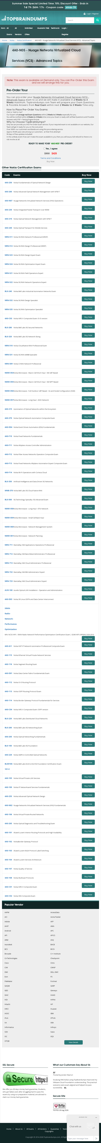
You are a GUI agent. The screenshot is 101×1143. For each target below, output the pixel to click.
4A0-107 (8, 868)
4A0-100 (8, 787)
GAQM (7, 986)
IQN (6, 1032)
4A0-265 (8, 823)
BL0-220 (8, 718)
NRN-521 (9, 273)
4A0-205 (8, 736)
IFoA (6, 1018)
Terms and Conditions (50, 158)
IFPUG (52, 1018)
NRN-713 (9, 563)
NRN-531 (9, 354)
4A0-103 (8, 850)
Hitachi (7, 1004)
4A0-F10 (8, 436)
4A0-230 (8, 209)
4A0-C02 (8, 896)
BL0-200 (8, 727)
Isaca (52, 1032)
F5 (51, 977)
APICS (52, 936)
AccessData (54, 913)
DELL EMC (54, 972)
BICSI (52, 949)
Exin (6, 977)
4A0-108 (8, 878)
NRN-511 (9, 237)
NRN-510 (9, 345)
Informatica (9, 1027)
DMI (6, 972)
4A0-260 (8, 191)
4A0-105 (8, 778)
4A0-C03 (8, 318)
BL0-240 (8, 291)
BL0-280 (8, 327)
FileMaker (8, 981)
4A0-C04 (8, 709)
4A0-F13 (8, 463)
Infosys (53, 1027)
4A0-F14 (8, 472)
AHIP (7, 926)
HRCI (7, 1009)
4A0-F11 (8, 445)
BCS (6, 949)
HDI (6, 1000)
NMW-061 (9, 536)
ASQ (52, 940)
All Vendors (18, 31)
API (6, 936)
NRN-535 (9, 309)
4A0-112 (8, 682)
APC (52, 931)
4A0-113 (8, 691)
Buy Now (88, 181)
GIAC (6, 995)
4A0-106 (8, 814)
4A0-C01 (8, 887)
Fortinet (53, 981)
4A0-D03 (8, 599)
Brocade (8, 954)
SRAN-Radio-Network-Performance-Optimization (11, 619)
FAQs (47, 28)
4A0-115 (8, 655)
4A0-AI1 (8, 646)
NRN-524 (9, 264)
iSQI (52, 1037)
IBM (52, 1014)
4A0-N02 (8, 805)
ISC (6, 1037)
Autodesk (8, 945)
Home (3, 28)
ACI (6, 917)
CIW (6, 968)
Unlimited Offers (28, 31)
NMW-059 (9, 517)
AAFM (7, 913)
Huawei (53, 1009)
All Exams (9, 31)
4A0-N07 (8, 200)
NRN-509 (9, 363)
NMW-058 (9, 508)
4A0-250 (8, 182)
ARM (6, 940)
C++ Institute (55, 954)
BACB (52, 945)
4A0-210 (8, 219)
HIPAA (52, 1000)
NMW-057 (9, 400)
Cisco (7, 963)
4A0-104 (8, 859)
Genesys (53, 991)
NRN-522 (9, 282)
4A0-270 (8, 418)
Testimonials (55, 28)
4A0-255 (8, 796)
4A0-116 (8, 664)
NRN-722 (9, 572)
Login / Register (93, 13)
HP (51, 1004)
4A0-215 (8, 409)
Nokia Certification (24, 40)
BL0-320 (8, 336)
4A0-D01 (8, 673)
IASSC (7, 1014)
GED (6, 991)
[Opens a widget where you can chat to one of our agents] (83, 1128)
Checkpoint (54, 958)
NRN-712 (9, 554)
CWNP (52, 968)
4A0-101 (8, 832)
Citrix (52, 963)
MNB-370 (9, 490)
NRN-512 (9, 246)
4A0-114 (8, 700)
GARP (52, 986)
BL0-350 (8, 481)
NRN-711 (9, 545)
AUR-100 (8, 590)
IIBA (52, 1023)
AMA (52, 926)
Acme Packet (55, 917)
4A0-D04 (8, 427)
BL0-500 (8, 499)
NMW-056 (9, 391)
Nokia (12, 40)
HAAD (52, 995)
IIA (6, 1023)
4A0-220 (8, 755)
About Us (18, 1129)
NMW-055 (9, 382)
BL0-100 (8, 745)
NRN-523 (9, 255)
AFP (52, 922)
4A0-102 (8, 841)
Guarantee (41, 28)
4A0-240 (8, 228)
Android (8, 931)
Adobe (7, 922)
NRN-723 (9, 581)
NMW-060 (9, 526)
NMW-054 (9, 373)
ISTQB (7, 1041)
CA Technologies (11, 958)
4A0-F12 (8, 454)
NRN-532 (9, 300)
